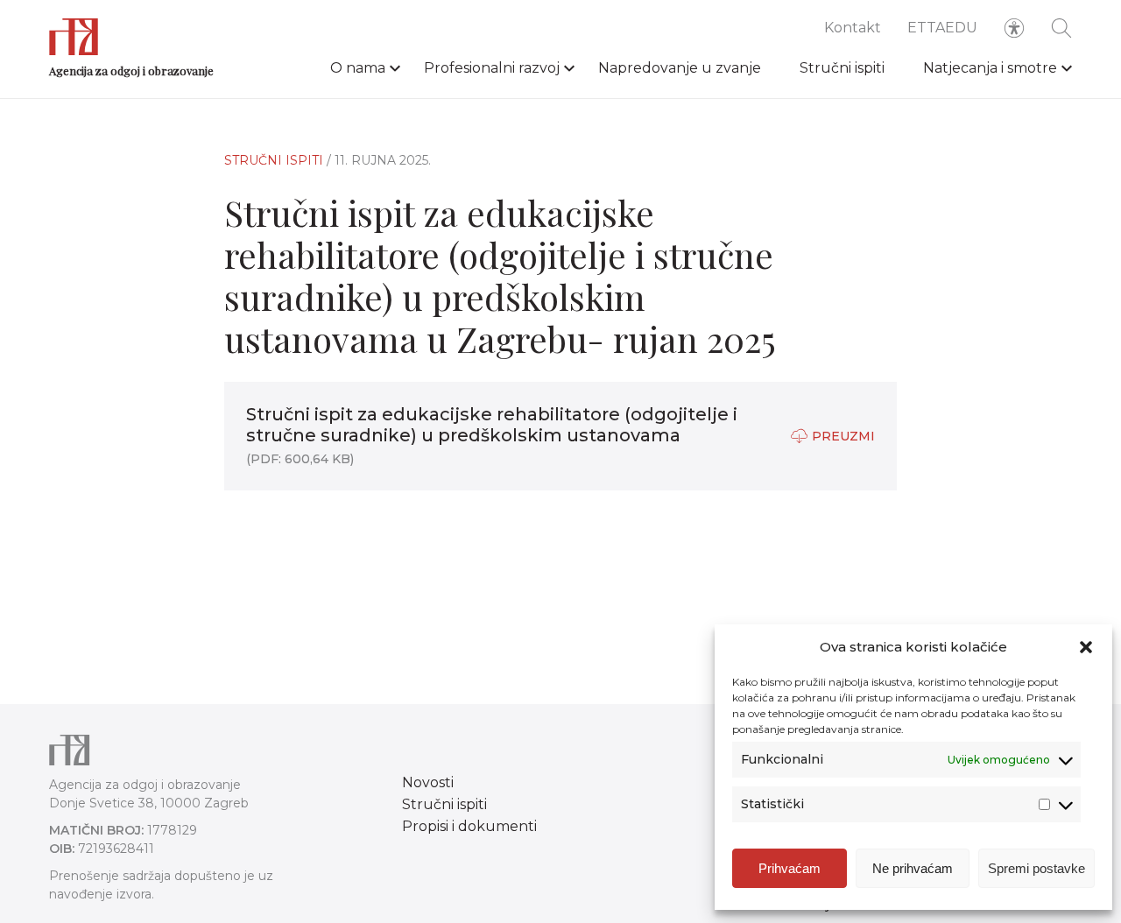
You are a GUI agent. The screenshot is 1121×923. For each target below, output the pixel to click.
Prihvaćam (789, 868)
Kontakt (852, 27)
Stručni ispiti (842, 68)
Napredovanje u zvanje (679, 68)
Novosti (428, 782)
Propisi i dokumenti (469, 826)
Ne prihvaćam (912, 868)
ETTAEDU (942, 27)
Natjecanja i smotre (990, 68)
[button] (1086, 647)
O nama (357, 68)
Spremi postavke (1036, 868)
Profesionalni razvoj (492, 68)
